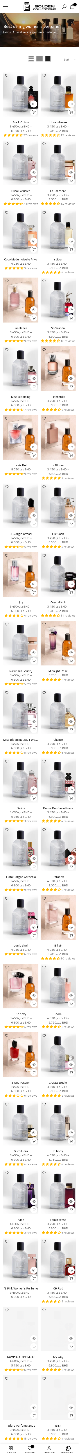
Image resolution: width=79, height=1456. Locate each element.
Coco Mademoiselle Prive (21, 259)
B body (58, 1151)
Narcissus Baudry (20, 671)
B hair (58, 945)
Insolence (21, 328)
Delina (21, 808)
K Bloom (58, 465)
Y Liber (58, 259)
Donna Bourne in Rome (58, 808)
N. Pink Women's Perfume (21, 1288)
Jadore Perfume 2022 (21, 1425)
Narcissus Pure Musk (20, 1357)
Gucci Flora (21, 1151)
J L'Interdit (58, 397)
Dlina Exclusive (20, 191)
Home (7, 32)
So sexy (21, 1014)
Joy (21, 602)
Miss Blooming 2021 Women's (23, 739)
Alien (21, 1220)
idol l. (58, 1014)
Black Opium (21, 122)
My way (58, 1357)
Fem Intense (58, 1220)
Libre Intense (58, 122)
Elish (58, 1425)
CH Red (58, 1288)
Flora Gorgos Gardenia (21, 877)
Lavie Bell (21, 465)
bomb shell (21, 945)
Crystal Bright (58, 1082)
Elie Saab (58, 534)
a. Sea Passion (20, 1082)
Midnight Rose (58, 671)
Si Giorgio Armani (21, 534)
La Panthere (58, 191)
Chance (58, 739)
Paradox (58, 877)
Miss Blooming (21, 397)
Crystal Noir (58, 602)
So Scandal (58, 328)
